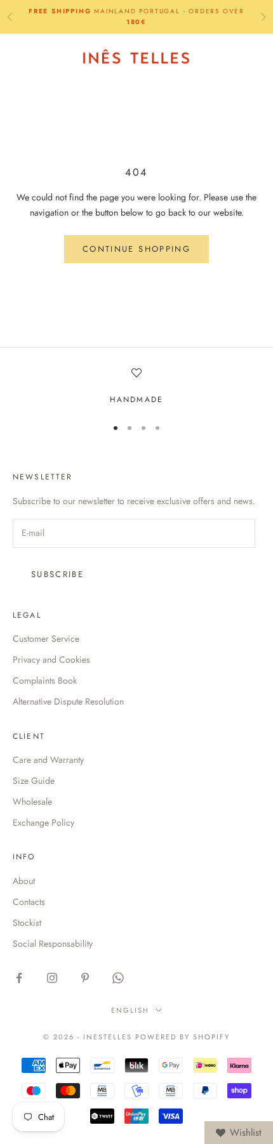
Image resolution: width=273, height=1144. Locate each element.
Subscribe (57, 574)
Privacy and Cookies (51, 659)
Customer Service (46, 638)
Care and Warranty (48, 759)
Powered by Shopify (182, 1037)
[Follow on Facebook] (19, 978)
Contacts (29, 901)
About (24, 880)
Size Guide (34, 780)
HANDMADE (136, 399)
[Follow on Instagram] (52, 978)
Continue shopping (136, 249)
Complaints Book (45, 680)
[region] (136, 387)
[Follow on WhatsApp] (118, 978)
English (130, 1010)
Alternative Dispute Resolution (68, 701)
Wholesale (32, 801)
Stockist (27, 922)
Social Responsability (53, 943)
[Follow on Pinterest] (85, 978)
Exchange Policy (43, 822)
